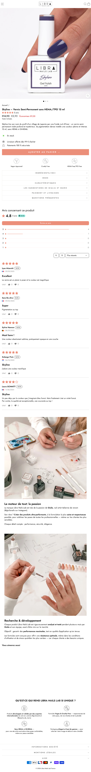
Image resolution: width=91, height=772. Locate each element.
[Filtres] (62, 255)
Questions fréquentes (45, 198)
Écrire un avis (45, 223)
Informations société (45, 747)
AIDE (45, 758)
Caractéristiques (45, 183)
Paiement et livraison (45, 193)
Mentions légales (45, 752)
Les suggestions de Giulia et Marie (45, 188)
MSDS (45, 178)
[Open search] (56, 255)
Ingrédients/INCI (45, 173)
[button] (8, 112)
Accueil (5, 105)
